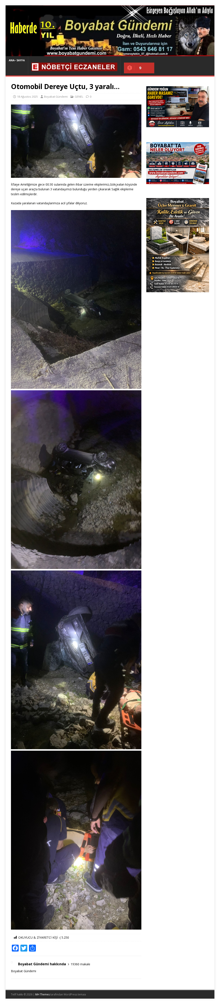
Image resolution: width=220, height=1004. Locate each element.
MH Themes (42, 994)
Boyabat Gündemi (56, 96)
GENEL (79, 96)
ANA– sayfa (17, 60)
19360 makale (80, 964)
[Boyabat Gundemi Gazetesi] (110, 54)
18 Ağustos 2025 (27, 96)
